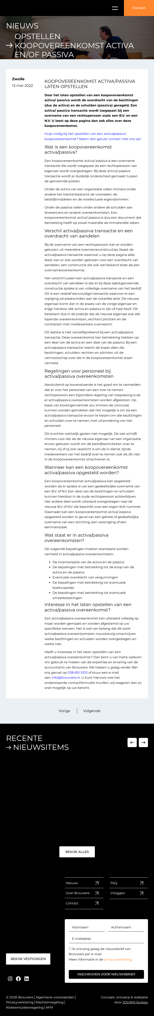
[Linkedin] (26, 979)
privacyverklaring (118, 959)
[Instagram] (10, 979)
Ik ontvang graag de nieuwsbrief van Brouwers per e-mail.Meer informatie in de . (100, 954)
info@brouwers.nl (66, 677)
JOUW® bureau (135, 1002)
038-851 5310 (78, 672)
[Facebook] (18, 979)
